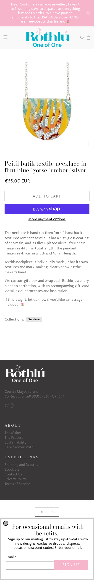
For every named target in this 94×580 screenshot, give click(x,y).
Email (11, 557)
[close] (5, 523)
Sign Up (71, 564)
